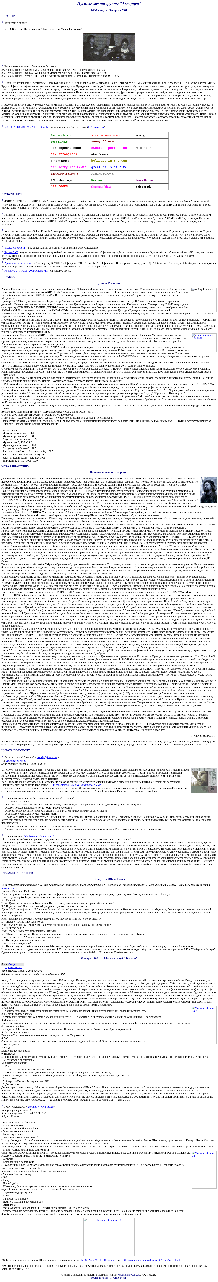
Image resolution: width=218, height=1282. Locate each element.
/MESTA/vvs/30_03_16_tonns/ (97, 1259)
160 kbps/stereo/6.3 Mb (63, 784)
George (11, 964)
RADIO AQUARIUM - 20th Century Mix (27, 127)
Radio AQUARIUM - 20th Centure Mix (26, 270)
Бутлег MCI (11, 252)
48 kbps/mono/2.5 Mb (89, 784)
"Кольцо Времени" (15, 247)
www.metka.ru (9, 888)
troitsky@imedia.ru (47, 757)
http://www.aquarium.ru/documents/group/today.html (151, 1259)
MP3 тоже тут (96, 127)
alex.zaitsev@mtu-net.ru (41, 1106)
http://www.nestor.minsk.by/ (38, 836)
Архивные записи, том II (18, 263)
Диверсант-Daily (16, 760)
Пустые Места (13, 967)
